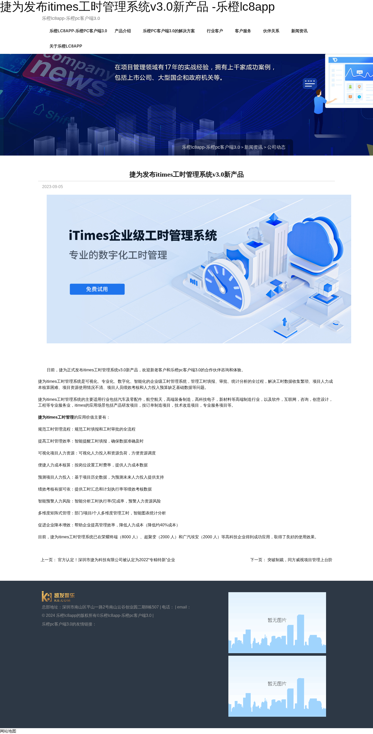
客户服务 (243, 31)
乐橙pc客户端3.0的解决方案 (169, 31)
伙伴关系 (271, 31)
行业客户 (215, 31)
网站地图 (8, 731)
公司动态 (276, 147)
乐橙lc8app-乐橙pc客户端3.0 (71, 18)
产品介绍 (123, 31)
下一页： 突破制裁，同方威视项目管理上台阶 (291, 560)
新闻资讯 (299, 31)
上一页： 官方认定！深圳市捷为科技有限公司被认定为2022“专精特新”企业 (108, 560)
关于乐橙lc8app (65, 46)
